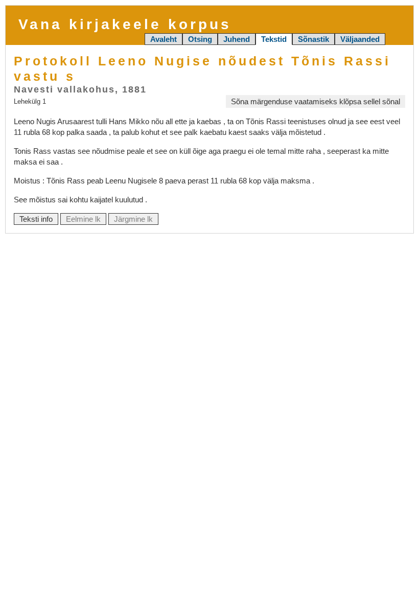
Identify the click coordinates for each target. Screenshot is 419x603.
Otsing (200, 39)
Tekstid (274, 39)
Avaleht (163, 39)
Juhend (236, 39)
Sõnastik (313, 39)
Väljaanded (360, 39)
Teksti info (36, 219)
